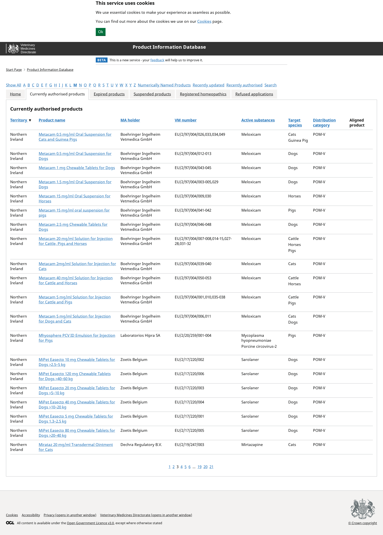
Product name (52, 120)
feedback (157, 60)
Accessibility (31, 515)
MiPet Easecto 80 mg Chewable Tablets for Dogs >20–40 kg (77, 433)
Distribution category (324, 123)
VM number (186, 120)
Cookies (204, 21)
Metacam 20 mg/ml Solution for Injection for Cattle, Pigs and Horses (76, 241)
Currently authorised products (57, 94)
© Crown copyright (362, 523)
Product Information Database (169, 47)
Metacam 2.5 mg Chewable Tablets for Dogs (73, 227)
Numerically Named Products (164, 85)
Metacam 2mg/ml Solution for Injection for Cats (77, 266)
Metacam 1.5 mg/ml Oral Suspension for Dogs (75, 184)
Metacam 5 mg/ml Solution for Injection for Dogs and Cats (75, 319)
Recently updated (208, 85)
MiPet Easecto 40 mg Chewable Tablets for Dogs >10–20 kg (77, 404)
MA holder (130, 120)
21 (211, 466)
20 (205, 466)
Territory (19, 120)
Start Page (14, 69)
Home (15, 94)
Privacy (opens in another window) (70, 515)
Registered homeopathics (203, 94)
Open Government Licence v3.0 (90, 523)
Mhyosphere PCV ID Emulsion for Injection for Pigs (77, 338)
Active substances (258, 120)
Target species (295, 123)
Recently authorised (244, 85)
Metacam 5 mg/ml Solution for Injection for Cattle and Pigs (75, 299)
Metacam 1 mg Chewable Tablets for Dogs (77, 167)
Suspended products (152, 94)
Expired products (109, 94)
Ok (100, 31)
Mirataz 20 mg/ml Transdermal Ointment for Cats (76, 447)
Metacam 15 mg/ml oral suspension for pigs (74, 213)
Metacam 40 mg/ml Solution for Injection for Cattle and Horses (76, 280)
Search (271, 85)
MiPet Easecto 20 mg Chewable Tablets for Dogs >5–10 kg (77, 390)
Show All (13, 85)
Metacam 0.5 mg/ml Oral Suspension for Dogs (75, 156)
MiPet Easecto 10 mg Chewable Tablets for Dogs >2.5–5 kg (77, 362)
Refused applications (254, 94)
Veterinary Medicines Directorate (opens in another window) (146, 515)
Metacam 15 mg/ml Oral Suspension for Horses (75, 198)
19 (199, 466)
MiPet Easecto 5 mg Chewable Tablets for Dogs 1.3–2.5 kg (76, 419)
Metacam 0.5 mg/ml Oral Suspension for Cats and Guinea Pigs (75, 137)
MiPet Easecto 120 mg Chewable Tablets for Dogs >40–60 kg (75, 376)
